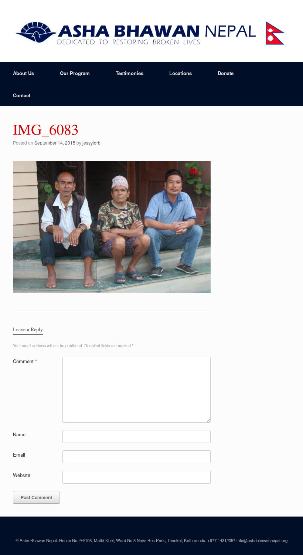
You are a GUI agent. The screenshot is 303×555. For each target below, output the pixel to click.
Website (21, 474)
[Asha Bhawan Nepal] (151, 31)
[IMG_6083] (112, 289)
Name (19, 434)
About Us (23, 73)
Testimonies (129, 73)
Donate (226, 73)
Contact (21, 95)
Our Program (75, 73)
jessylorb (91, 142)
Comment (25, 361)
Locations (180, 73)
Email (19, 454)
